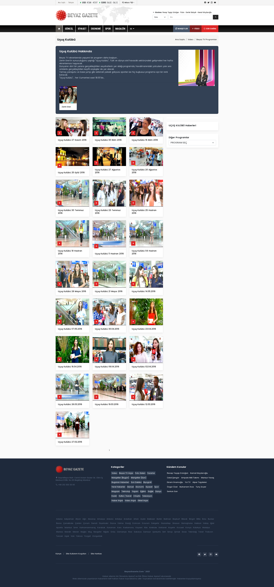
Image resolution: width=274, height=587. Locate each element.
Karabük (101, 527)
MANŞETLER (182, 29)
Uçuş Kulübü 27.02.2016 (70, 441)
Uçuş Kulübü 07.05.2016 (70, 328)
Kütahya (197, 527)
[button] (132, 28)
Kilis (146, 527)
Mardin (68, 531)
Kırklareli (163, 527)
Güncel (130, 486)
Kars (119, 527)
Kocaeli (180, 527)
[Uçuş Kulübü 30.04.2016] (109, 311)
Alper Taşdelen (200, 482)
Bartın (159, 519)
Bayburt (176, 519)
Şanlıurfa (157, 531)
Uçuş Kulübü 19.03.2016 (106, 404)
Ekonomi (140, 486)
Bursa (59, 523)
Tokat (201, 531)
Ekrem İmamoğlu (175, 482)
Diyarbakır (103, 523)
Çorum (86, 523)
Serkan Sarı (172, 491)
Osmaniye (122, 531)
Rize (130, 531)
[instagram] (212, 2)
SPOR (108, 28)
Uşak (67, 536)
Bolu (204, 519)
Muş (90, 531)
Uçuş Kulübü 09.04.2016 (107, 366)
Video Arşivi (130, 500)
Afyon (78, 519)
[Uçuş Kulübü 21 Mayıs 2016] (109, 274)
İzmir (75, 527)
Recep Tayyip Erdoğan (171, 12)
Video (190, 39)
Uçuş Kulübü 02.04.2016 (144, 366)
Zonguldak (97, 536)
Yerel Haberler (118, 486)
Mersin (76, 531)
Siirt (164, 531)
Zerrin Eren (66, 107)
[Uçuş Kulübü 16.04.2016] (72, 349)
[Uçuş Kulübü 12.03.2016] (146, 387)
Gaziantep (166, 523)
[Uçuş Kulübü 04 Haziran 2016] (146, 233)
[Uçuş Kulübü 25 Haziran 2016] (146, 193)
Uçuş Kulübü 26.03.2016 (70, 404)
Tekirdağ (192, 531)
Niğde (106, 531)
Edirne (121, 523)
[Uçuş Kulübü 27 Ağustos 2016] (109, 156)
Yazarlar (151, 473)
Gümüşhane (187, 523)
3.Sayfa (136, 496)
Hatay (205, 523)
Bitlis (199, 519)
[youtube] (215, 2)
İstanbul (68, 527)
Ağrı (84, 519)
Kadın (114, 496)
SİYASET (82, 28)
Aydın (143, 519)
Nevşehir (97, 531)
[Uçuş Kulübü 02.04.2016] (146, 349)
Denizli (94, 523)
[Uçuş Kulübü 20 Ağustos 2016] (146, 156)
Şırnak (177, 531)
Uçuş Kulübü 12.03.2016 (143, 404)
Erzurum (146, 523)
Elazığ (128, 523)
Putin (182, 12)
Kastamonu (128, 527)
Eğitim (143, 491)
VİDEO (196, 29)
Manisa (59, 531)
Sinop (170, 531)
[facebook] (205, 2)
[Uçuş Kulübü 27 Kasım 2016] (72, 126)
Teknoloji (126, 491)
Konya (188, 527)
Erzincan (136, 523)
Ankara (128, 2)
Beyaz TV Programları (207, 39)
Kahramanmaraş (88, 527)
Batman (167, 519)
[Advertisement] (40, 78)
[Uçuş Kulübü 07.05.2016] (72, 311)
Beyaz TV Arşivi (126, 473)
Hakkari (197, 523)
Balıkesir (151, 519)
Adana (59, 519)
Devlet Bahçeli (191, 12)
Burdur (211, 519)
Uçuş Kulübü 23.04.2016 (144, 328)
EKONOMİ (96, 28)
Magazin (116, 491)
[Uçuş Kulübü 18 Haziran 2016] (72, 233)
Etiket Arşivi (143, 500)
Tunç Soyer (201, 486)
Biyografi (147, 482)
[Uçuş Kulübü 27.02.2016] (72, 424)
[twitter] (208, 2)
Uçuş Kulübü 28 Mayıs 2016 (72, 291)
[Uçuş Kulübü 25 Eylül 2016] (72, 156)
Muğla (83, 531)
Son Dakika (136, 482)
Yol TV (188, 482)
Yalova (79, 536)
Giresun (176, 523)
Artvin (136, 519)
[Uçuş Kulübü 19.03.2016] (109, 387)
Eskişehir (155, 523)
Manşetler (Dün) (138, 477)
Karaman (111, 527)
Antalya (118, 519)
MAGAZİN (120, 28)
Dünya (158, 491)
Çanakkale (68, 523)
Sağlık (150, 491)
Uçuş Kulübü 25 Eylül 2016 (71, 172)
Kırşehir (171, 527)
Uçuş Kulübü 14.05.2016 (143, 291)
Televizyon (147, 496)
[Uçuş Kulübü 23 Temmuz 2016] (109, 193)
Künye (58, 553)
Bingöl (192, 519)
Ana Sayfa (61, 2)
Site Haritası (96, 553)
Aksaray (91, 519)
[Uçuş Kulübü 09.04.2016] (109, 349)
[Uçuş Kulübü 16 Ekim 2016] (146, 126)
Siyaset (149, 486)
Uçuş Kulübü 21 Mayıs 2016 (108, 291)
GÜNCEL (69, 28)
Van (72, 536)
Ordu (113, 531)
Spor (156, 486)
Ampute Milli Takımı (190, 477)
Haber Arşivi (117, 500)
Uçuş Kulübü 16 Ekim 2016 (145, 140)
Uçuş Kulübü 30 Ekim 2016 (108, 140)
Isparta (59, 527)
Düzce (113, 523)
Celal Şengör (173, 477)
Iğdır (212, 523)
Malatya (206, 527)
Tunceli (59, 536)
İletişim (71, 2)
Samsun (147, 531)
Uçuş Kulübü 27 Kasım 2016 (72, 140)
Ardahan (128, 519)
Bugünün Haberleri (120, 482)
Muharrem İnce (187, 486)
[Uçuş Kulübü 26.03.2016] (72, 387)
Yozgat (87, 536)
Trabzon (209, 531)
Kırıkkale (153, 527)
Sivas (184, 531)
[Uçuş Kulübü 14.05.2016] (146, 274)
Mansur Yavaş (207, 477)
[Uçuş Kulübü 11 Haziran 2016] (109, 233)
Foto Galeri (140, 473)
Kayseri (139, 527)
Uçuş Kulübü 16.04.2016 (70, 366)
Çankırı (78, 523)
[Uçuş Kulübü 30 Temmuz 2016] (72, 193)
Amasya (101, 519)
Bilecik (184, 519)
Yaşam (135, 491)
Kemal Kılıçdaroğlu (205, 12)
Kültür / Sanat (125, 496)
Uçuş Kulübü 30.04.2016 (107, 328)
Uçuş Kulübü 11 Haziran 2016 (109, 253)
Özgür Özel (172, 486)
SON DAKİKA (211, 29)
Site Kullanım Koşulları (76, 553)
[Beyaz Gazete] (70, 469)
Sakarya (138, 531)
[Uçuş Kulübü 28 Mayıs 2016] (72, 274)
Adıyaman (69, 519)
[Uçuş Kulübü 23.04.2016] (146, 311)
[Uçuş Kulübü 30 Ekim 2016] (109, 126)
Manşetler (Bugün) (120, 477)
